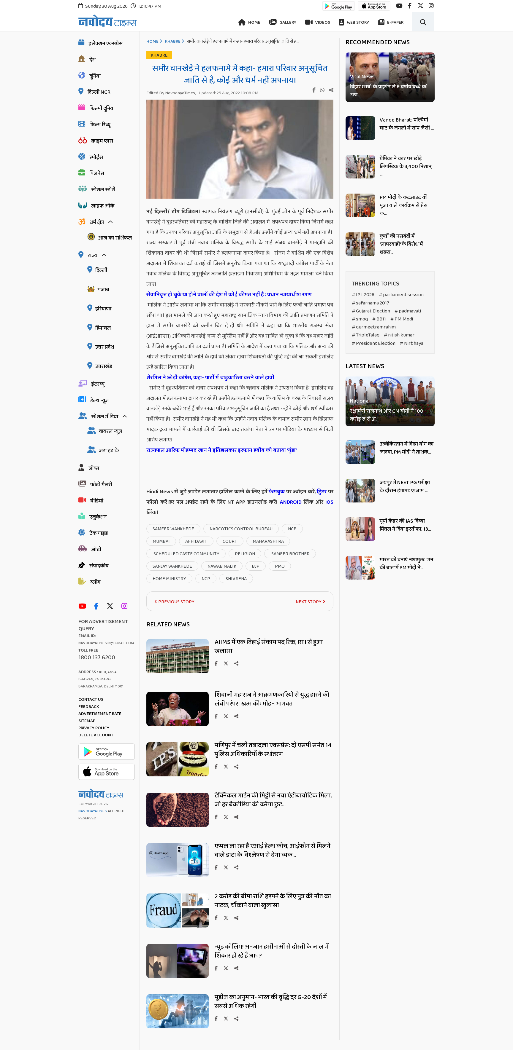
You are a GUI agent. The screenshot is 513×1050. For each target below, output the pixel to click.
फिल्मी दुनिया (102, 108)
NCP (206, 579)
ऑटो (96, 549)
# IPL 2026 (363, 295)
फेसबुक (277, 492)
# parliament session (401, 295)
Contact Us (90, 699)
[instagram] (431, 6)
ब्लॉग (95, 582)
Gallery (287, 22)
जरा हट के (109, 450)
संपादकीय (98, 566)
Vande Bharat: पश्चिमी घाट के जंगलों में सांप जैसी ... (407, 124)
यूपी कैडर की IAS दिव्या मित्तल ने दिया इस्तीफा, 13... (405, 525)
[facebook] (409, 6)
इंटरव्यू (97, 384)
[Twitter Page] (111, 607)
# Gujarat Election (371, 311)
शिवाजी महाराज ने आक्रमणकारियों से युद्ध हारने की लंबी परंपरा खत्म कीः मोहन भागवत (272, 699)
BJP (255, 566)
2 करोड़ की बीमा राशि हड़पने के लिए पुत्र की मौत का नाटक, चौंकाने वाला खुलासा (273, 900)
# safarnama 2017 (370, 303)
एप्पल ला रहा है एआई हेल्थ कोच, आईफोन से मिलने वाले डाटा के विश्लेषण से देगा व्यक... (272, 850)
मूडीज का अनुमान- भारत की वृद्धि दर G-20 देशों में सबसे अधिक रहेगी (271, 1001)
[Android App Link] (338, 9)
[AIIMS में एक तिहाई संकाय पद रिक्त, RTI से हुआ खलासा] (177, 671)
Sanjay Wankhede (172, 566)
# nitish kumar (399, 335)
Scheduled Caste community (186, 554)
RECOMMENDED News (378, 42)
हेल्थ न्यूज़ (99, 400)
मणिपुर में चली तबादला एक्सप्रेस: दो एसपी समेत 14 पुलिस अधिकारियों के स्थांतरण (273, 749)
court (230, 541)
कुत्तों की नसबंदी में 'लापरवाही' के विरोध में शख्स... (401, 244)
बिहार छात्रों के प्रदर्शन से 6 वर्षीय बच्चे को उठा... (389, 91)
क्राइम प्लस (102, 141)
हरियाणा (103, 309)
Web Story (357, 22)
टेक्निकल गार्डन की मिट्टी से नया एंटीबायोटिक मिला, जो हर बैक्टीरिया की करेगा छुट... (273, 800)
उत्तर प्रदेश (104, 347)
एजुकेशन (98, 517)
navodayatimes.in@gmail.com (106, 643)
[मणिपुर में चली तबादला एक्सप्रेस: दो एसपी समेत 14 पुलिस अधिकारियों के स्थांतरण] (177, 774)
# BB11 (379, 319)
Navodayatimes (92, 811)
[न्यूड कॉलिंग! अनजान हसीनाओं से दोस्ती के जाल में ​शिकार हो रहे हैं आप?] (177, 976)
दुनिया (95, 76)
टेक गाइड (98, 533)
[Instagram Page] (125, 607)
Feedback (88, 706)
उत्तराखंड (103, 366)
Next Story (309, 602)
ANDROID (290, 502)
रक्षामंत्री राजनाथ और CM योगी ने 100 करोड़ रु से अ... (386, 415)
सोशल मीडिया (104, 417)
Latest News (365, 366)
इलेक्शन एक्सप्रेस (105, 43)
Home (253, 22)
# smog (360, 319)
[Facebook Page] (97, 607)
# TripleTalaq (365, 335)
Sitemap (86, 721)
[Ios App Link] (374, 9)
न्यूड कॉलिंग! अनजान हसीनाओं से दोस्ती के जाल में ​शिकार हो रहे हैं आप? (272, 951)
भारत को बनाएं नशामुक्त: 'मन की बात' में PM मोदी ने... (406, 564)
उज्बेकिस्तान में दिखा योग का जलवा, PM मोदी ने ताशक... (406, 448)
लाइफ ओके (102, 206)
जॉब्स (93, 468)
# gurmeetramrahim (374, 327)
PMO (280, 566)
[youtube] (399, 6)
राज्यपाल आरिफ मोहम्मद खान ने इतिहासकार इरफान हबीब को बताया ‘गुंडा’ (221, 450)
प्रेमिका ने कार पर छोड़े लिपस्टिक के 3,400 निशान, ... (406, 166)
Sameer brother (290, 554)
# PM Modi (401, 319)
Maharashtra (268, 541)
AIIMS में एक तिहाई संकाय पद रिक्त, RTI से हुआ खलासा (269, 646)
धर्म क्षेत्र (96, 222)
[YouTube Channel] (83, 607)
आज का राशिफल (115, 238)
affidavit (196, 541)
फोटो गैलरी (101, 485)
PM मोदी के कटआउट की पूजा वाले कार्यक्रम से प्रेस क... (404, 205)
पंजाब (103, 289)
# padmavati (408, 311)
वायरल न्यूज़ (110, 431)
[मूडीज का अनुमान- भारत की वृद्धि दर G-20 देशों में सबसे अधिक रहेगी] (177, 1026)
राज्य (92, 255)
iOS (328, 502)
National (360, 401)
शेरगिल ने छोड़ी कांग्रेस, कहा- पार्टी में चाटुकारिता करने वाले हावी (211, 378)
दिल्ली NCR (99, 92)
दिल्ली (101, 270)
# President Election (373, 343)
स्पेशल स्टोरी (103, 190)
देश (92, 60)
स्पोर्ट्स (96, 157)
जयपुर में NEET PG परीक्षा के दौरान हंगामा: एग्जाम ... (405, 486)
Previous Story (175, 602)
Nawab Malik (222, 566)
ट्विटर (322, 492)
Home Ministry (169, 579)
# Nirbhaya (411, 343)
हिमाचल (103, 328)
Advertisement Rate (99, 713)
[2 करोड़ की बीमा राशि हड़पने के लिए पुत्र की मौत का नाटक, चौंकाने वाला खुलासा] (177, 925)
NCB (292, 529)
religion (245, 554)
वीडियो (96, 501)
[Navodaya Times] (107, 21)
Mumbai (161, 541)
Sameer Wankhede (173, 529)
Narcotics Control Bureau (241, 529)
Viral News (362, 77)
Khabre (172, 41)
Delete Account (95, 735)
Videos (322, 22)
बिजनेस (96, 173)
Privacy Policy (93, 728)
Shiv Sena (236, 579)
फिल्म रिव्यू (99, 125)
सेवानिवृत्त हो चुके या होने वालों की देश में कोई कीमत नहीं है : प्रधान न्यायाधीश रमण (229, 295)
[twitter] (420, 6)
